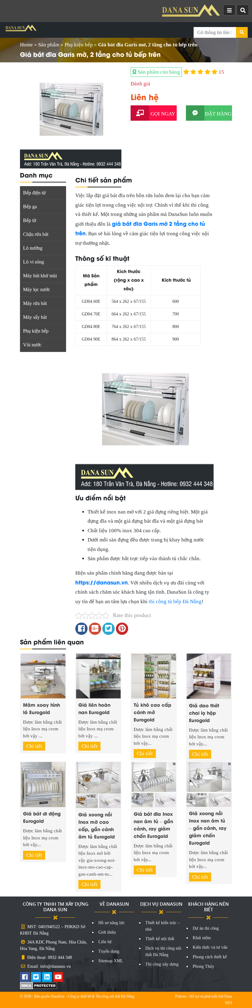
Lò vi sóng (33, 261)
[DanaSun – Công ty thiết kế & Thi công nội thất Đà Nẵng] (191, 11)
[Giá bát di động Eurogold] (43, 784)
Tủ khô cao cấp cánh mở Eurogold (152, 712)
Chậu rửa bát (35, 234)
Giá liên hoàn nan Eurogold (94, 708)
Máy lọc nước (36, 289)
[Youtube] (58, 977)
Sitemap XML (110, 961)
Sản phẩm (48, 45)
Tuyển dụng (108, 951)
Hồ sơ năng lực (111, 922)
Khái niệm (202, 938)
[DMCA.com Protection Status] (38, 985)
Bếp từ (29, 220)
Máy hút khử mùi (40, 275)
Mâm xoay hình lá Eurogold (41, 708)
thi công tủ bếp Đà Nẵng (175, 601)
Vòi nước (32, 344)
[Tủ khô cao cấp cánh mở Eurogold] (153, 675)
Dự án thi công (206, 928)
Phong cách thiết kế (210, 957)
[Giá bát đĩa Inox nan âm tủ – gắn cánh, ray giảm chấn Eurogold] (153, 784)
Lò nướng (32, 248)
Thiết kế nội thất (159, 938)
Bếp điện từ (34, 192)
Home (26, 45)
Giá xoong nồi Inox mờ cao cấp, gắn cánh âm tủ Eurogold (96, 825)
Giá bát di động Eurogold (42, 817)
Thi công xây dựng (162, 964)
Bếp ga (30, 206)
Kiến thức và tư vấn (210, 947)
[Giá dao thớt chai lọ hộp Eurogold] (209, 676)
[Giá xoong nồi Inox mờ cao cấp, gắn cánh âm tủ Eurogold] (98, 784)
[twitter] (36, 977)
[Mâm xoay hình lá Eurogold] (43, 675)
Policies (181, 996)
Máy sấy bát (35, 317)
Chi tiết (34, 746)
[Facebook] (25, 977)
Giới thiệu (107, 932)
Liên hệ (105, 942)
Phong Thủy (203, 966)
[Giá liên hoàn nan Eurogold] (98, 675)
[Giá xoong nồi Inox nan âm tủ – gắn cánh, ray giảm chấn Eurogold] (209, 784)
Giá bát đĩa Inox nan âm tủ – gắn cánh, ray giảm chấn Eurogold (153, 824)
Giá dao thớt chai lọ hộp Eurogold (204, 712)
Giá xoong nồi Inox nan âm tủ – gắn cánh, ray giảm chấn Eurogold (207, 828)
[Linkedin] (47, 977)
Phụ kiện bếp (79, 45)
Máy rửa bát (35, 303)
